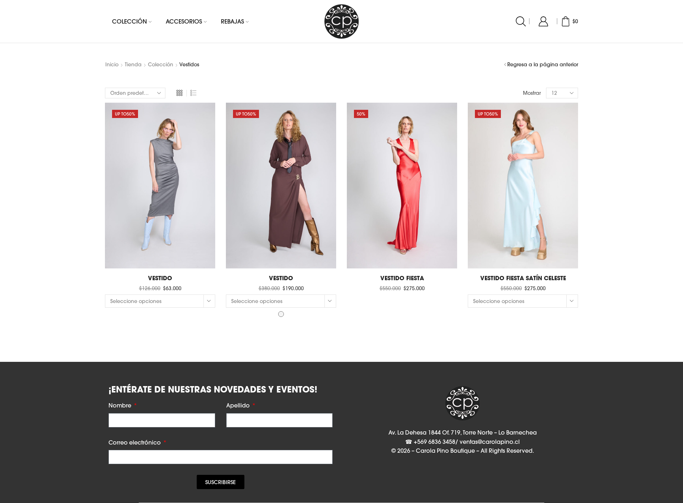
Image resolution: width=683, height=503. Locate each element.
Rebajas (232, 21)
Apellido (238, 405)
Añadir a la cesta (160, 257)
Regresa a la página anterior (542, 64)
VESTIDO (160, 278)
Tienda (133, 64)
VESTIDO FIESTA (402, 278)
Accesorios (184, 21)
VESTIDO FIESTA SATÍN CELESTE (523, 278)
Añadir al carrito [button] (402, 257)
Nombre (120, 405)
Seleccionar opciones (281, 257)
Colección (129, 21)
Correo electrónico (135, 442)
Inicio (111, 64)
